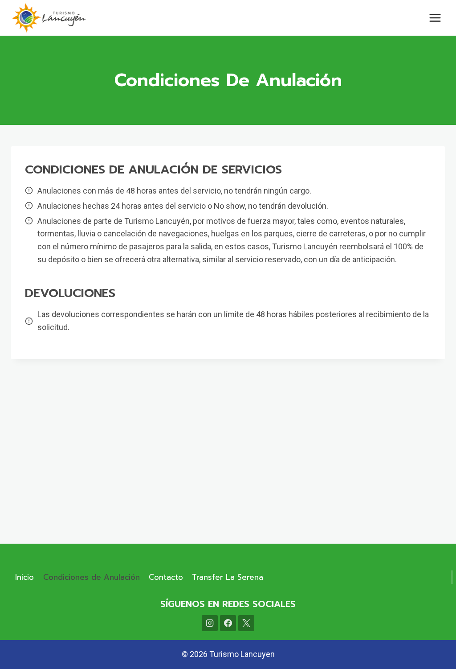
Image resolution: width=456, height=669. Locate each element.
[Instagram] (210, 623)
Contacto (166, 577)
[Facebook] (228, 623)
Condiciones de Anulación (91, 577)
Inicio (24, 577)
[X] (246, 623)
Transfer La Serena (227, 577)
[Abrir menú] (434, 17)
